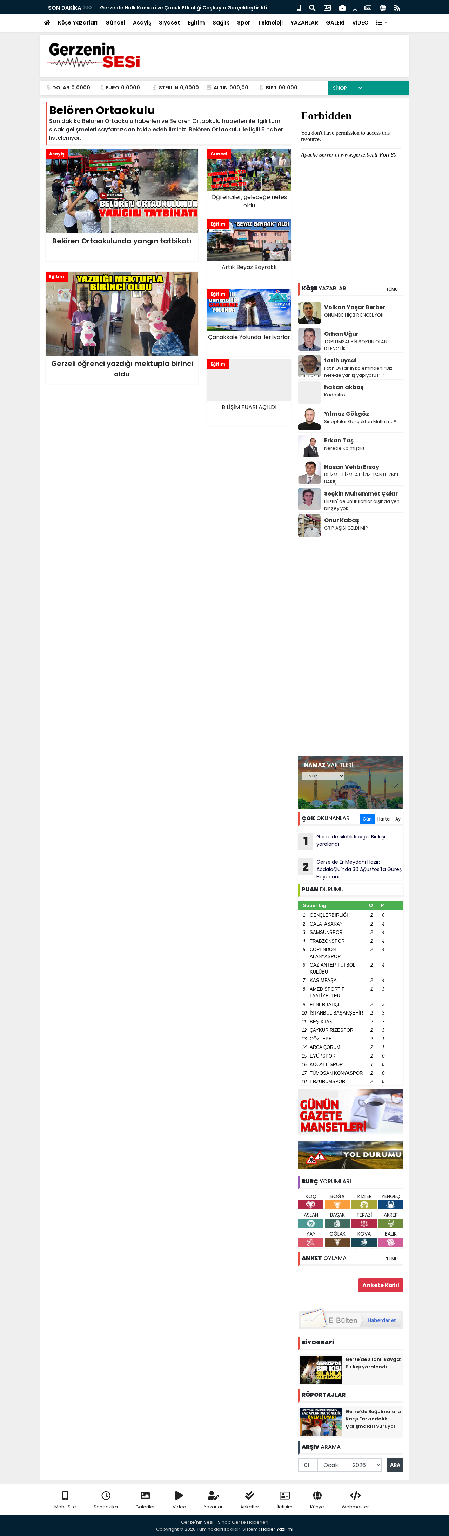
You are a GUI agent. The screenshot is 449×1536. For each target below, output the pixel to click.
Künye (317, 1506)
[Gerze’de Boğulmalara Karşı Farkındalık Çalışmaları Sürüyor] (321, 1421)
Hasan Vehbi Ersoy (351, 467)
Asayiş (142, 22)
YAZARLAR (304, 22)
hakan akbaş (344, 387)
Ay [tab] (398, 819)
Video (179, 1506)
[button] (382, 23)
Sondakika (106, 1506)
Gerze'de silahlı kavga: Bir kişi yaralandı (344, 841)
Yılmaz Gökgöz (346, 414)
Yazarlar (213, 1506)
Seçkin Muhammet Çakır (361, 494)
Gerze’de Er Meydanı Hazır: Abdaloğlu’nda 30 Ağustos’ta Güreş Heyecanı (352, 869)
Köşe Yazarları (78, 22)
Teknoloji (270, 22)
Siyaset (169, 22)
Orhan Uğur (341, 334)
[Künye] (382, 7)
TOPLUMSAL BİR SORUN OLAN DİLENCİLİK (355, 345)
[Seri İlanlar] (355, 7)
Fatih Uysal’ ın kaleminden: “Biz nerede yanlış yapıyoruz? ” (358, 372)
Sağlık (221, 22)
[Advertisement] (350, 648)
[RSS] (397, 7)
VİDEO (360, 22)
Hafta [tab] (383, 819)
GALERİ (335, 22)
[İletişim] (327, 7)
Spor (243, 22)
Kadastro (334, 395)
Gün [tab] (367, 819)
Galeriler (145, 1506)
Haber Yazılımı (277, 1529)
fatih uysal (340, 361)
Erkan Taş (339, 440)
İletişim (285, 1506)
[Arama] (312, 7)
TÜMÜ (392, 289)
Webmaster (355, 1506)
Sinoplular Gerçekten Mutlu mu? (360, 421)
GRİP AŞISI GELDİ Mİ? (346, 528)
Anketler (249, 1506)
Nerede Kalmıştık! (344, 448)
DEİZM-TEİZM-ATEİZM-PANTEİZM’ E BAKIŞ (362, 478)
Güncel (115, 22)
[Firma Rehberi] (342, 7)
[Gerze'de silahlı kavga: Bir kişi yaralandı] (321, 1369)
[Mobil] (298, 7)
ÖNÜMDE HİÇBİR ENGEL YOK (354, 315)
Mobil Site (65, 1506)
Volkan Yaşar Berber (354, 307)
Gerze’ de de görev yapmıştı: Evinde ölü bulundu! (162, 7)
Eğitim (196, 22)
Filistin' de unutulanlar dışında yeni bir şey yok (362, 505)
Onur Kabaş (341, 520)
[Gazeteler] (368, 7)
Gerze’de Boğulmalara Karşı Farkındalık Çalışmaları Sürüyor (373, 1419)
